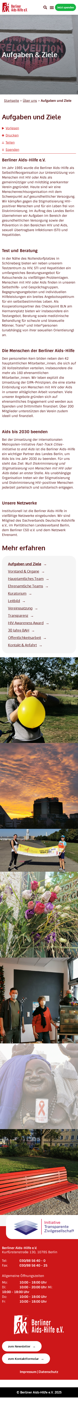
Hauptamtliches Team (26, 579)
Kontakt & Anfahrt (22, 645)
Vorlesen (12, 128)
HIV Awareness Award (26, 623)
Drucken (12, 135)
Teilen (10, 142)
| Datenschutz (47, 1372)
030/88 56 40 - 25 (33, 1265)
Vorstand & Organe (23, 571)
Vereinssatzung (20, 608)
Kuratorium (17, 593)
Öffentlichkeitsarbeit (24, 638)
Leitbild (14, 601)
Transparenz (18, 615)
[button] (45, 7)
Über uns (30, 101)
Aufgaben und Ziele (24, 564)
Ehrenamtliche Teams (25, 586)
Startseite (11, 101)
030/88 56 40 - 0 (32, 1261)
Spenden (12, 150)
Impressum (28, 1372)
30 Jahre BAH (18, 630)
